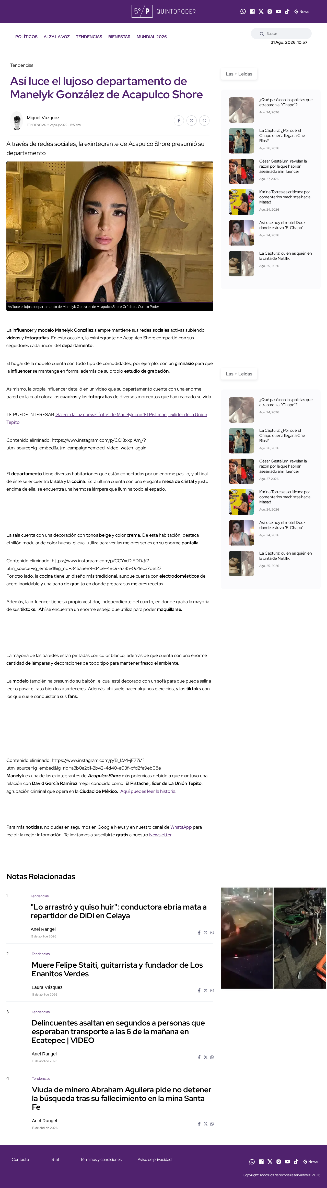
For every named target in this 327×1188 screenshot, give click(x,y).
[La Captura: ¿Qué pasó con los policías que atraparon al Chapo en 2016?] (241, 110)
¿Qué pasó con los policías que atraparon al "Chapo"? (286, 102)
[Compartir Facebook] (179, 120)
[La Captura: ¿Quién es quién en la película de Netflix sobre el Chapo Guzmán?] (241, 263)
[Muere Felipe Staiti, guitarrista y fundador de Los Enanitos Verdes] (273, 995)
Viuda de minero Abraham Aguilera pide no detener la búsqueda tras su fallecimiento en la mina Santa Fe (122, 1098)
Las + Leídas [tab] (239, 74)
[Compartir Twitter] (191, 120)
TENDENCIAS (89, 36)
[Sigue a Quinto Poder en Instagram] (269, 11)
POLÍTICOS (26, 36)
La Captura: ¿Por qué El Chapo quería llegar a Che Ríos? (282, 135)
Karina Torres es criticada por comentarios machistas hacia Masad (284, 197)
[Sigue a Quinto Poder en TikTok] (287, 11)
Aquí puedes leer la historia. (148, 791)
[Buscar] (261, 33)
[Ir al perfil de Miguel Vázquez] (16, 120)
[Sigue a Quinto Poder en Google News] (301, 11)
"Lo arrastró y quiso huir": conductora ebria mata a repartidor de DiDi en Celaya (119, 911)
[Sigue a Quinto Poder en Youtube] (278, 11)
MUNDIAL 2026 (152, 36)
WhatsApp (181, 827)
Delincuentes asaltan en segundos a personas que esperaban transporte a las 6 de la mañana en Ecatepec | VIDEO (118, 1031)
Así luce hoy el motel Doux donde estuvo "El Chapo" (282, 225)
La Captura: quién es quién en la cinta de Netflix (285, 256)
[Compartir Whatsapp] (204, 120)
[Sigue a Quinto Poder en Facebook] (252, 11)
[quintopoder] (164, 11)
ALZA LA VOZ (57, 36)
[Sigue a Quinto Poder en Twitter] (261, 11)
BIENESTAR (119, 36)
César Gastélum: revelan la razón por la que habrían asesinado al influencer (283, 166)
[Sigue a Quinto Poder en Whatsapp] (243, 11)
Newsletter (160, 835)
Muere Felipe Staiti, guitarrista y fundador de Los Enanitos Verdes (117, 968)
